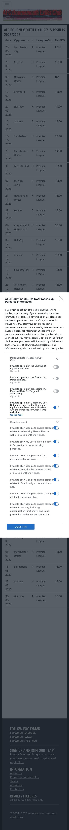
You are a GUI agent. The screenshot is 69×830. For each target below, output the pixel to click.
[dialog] (34, 415)
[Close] (62, 299)
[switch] (56, 367)
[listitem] (34, 359)
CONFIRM (21, 527)
